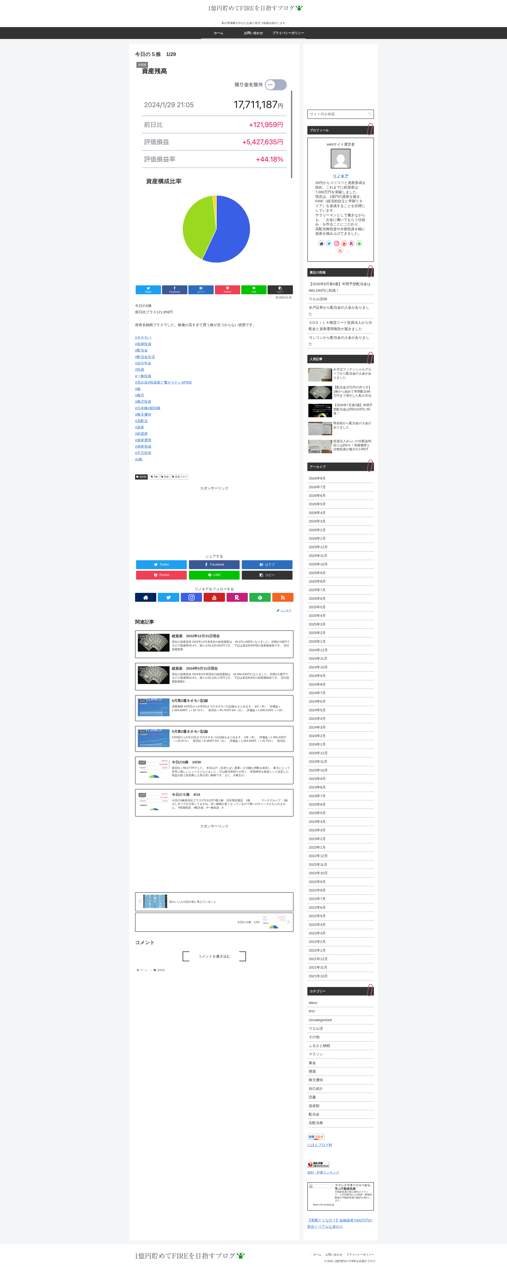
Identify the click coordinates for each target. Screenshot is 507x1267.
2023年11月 (318, 762)
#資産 (139, 427)
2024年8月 (317, 684)
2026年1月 (317, 538)
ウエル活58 (318, 299)
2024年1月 (317, 744)
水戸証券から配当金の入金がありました (339, 311)
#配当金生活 (145, 357)
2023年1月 (317, 847)
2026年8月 (317, 478)
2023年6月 (317, 804)
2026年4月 (317, 513)
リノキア (341, 176)
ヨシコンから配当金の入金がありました (339, 341)
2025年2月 (317, 633)
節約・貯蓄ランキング (323, 1172)
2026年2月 (317, 530)
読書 (312, 1097)
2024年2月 (317, 736)
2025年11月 (318, 556)
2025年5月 (317, 607)
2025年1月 (317, 641)
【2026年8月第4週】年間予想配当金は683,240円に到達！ (340, 287)
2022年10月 (318, 873)
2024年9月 (317, 676)
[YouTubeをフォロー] (214, 597)
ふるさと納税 (319, 1046)
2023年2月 (317, 839)
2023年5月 (317, 813)
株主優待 (316, 1080)
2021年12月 (318, 959)
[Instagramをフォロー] (191, 597)
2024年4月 (317, 719)
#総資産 (141, 434)
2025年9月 (317, 573)
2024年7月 (317, 693)
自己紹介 (316, 1089)
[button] (369, 114)
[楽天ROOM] (237, 597)
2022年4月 (317, 925)
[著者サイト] (145, 597)
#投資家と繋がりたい (165, 382)
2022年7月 (317, 899)
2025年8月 (317, 581)
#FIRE (187, 382)
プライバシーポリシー (360, 1254)
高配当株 (316, 1123)
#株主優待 (143, 414)
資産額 (143, 476)
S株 (156, 476)
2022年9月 (317, 882)
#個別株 (154, 408)
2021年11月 (318, 967)
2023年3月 (317, 830)
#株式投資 (143, 402)
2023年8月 (317, 787)
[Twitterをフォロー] (168, 597)
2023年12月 (318, 753)
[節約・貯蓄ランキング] (318, 1166)
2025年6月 (317, 599)
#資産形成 (143, 447)
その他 (314, 1037)
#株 (138, 389)
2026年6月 (317, 496)
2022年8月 (317, 890)
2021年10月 (318, 976)
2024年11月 (318, 658)
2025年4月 (317, 616)
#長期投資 (143, 344)
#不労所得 (143, 453)
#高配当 (141, 421)
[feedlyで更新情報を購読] (260, 597)
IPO (312, 1011)
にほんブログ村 (319, 1145)
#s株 (138, 459)
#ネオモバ (143, 338)
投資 (166, 476)
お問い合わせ (334, 1254)
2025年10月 (318, 564)
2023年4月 (317, 822)
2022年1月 (317, 950)
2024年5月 (317, 710)
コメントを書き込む (214, 956)
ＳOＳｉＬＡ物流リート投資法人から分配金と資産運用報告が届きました (340, 326)
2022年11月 (318, 865)
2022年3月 (317, 933)
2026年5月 (317, 504)
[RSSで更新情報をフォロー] (283, 597)
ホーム (317, 1254)
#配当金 (141, 350)
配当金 (314, 1114)
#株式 (139, 395)
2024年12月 (318, 650)
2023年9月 (317, 779)
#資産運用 (143, 440)
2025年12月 (318, 547)
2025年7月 (317, 590)
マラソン (316, 1054)
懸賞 (312, 1071)
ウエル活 (316, 1028)
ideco (313, 1003)
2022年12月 (318, 856)
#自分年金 (143, 363)
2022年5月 (317, 916)
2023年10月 (318, 770)
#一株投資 (143, 376)
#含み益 (141, 382)
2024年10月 (318, 667)
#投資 (139, 370)
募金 (312, 1063)
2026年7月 (317, 487)
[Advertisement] (214, 519)
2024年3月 (317, 727)
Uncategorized (320, 1020)
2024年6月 (317, 701)
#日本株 (141, 408)
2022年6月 (317, 907)
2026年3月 (317, 521)
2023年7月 (317, 796)
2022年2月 (317, 942)
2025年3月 (317, 624)
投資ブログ (181, 476)
